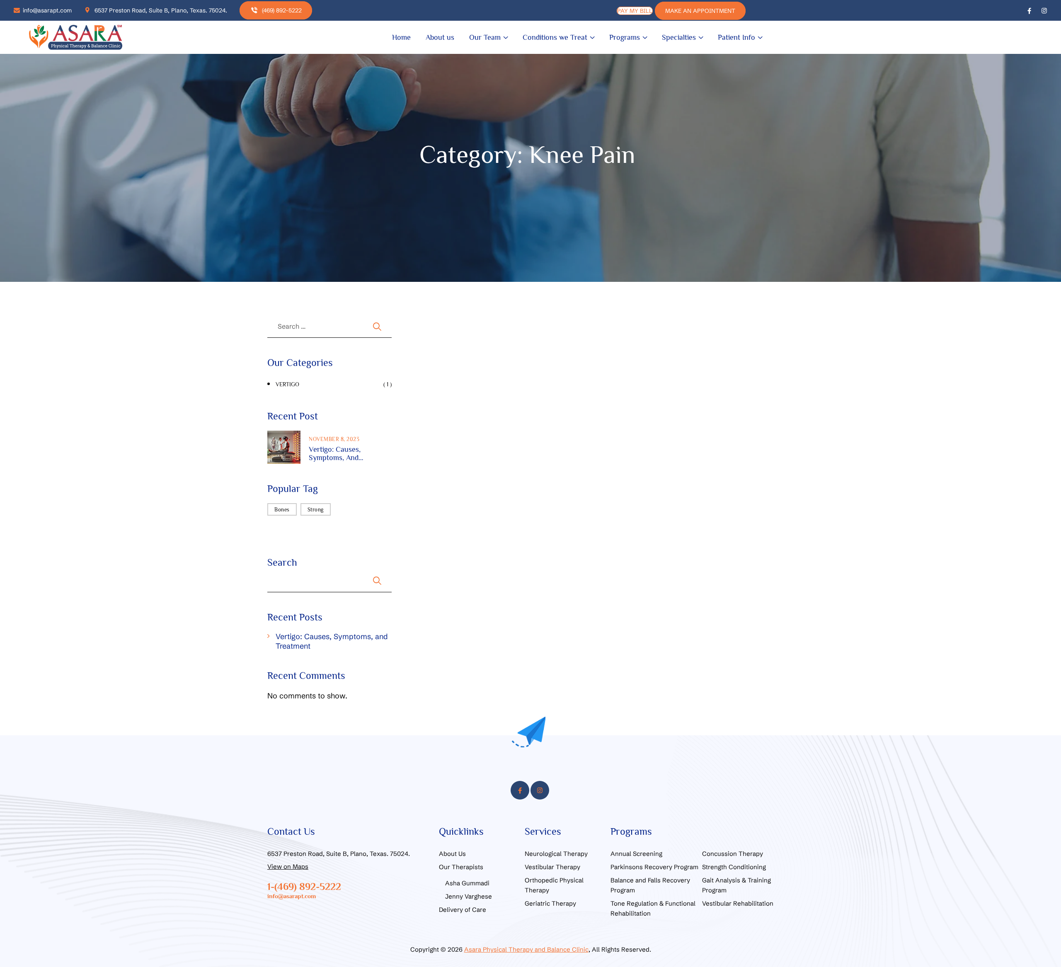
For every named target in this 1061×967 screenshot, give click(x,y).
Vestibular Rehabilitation (737, 903)
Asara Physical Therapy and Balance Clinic (526, 949)
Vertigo (287, 384)
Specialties (679, 37)
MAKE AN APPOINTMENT (700, 11)
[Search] (370, 326)
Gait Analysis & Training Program (736, 885)
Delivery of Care (462, 910)
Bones (282, 510)
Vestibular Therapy (552, 867)
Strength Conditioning (734, 867)
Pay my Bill (634, 11)
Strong (316, 510)
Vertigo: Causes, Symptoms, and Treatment (335, 453)
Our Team (485, 37)
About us (440, 37)
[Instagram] (1044, 10)
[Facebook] (1029, 10)
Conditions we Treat (555, 37)
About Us (452, 854)
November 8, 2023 (334, 439)
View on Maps (287, 866)
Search (282, 562)
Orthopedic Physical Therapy (554, 885)
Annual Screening (636, 854)
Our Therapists (461, 867)
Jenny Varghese (468, 896)
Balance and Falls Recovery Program (650, 885)
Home (401, 37)
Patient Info (736, 37)
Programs (624, 37)
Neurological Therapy (556, 854)
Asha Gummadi (467, 883)
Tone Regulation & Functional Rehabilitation (652, 908)
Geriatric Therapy (550, 903)
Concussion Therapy (732, 854)
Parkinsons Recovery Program (654, 867)
